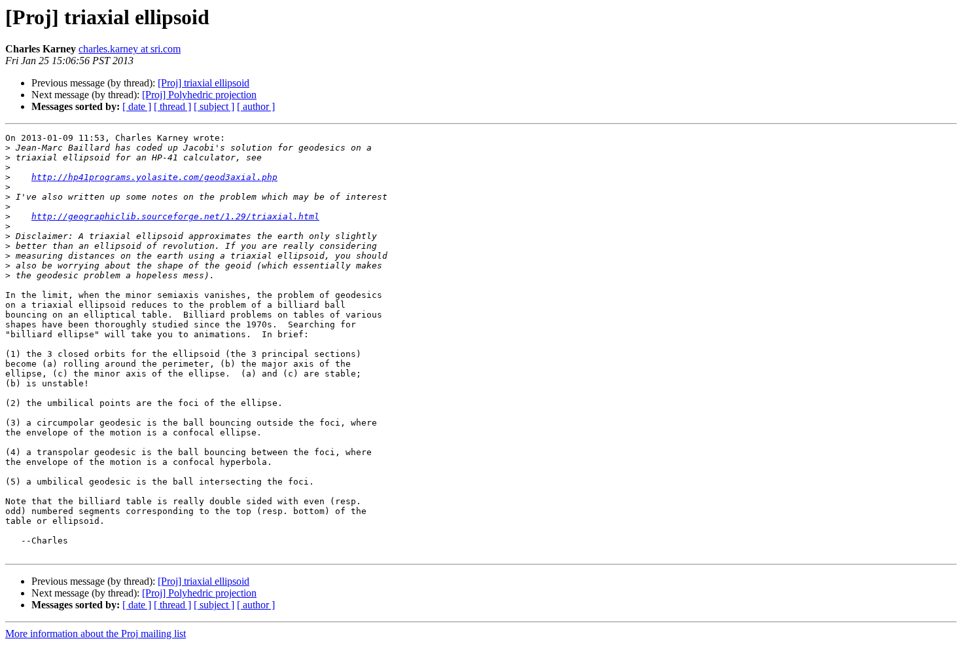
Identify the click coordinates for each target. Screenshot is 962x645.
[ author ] (256, 106)
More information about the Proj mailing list (95, 633)
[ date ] (136, 106)
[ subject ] (214, 106)
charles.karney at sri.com (130, 48)
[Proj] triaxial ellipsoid (203, 82)
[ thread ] (172, 106)
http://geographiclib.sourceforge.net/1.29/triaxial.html (175, 216)
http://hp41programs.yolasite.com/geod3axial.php (154, 177)
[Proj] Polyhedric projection (199, 94)
